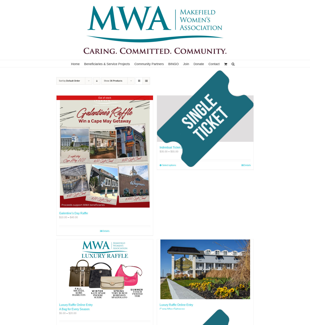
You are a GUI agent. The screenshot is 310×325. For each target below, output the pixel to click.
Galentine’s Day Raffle (73, 213)
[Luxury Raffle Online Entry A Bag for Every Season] (105, 269)
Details (106, 231)
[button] (233, 63)
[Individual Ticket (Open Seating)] (205, 119)
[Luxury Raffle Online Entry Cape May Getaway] (205, 269)
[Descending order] (96, 81)
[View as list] (146, 80)
